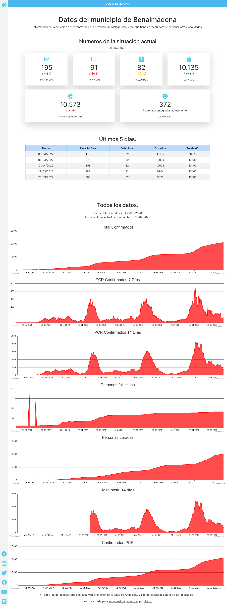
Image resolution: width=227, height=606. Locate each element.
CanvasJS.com (220, 273)
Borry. (148, 601)
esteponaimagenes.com (123, 601)
